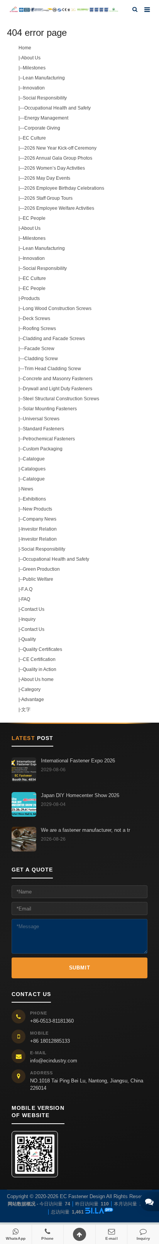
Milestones (34, 68)
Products (30, 298)
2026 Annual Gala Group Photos (58, 158)
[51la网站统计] (99, 1212)
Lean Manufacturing (44, 78)
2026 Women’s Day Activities (54, 168)
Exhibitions (34, 499)
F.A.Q (26, 589)
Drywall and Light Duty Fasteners (57, 388)
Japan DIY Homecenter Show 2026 (80, 795)
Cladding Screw (41, 358)
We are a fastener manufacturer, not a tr (85, 830)
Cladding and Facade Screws (54, 338)
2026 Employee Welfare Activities (59, 208)
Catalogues (33, 469)
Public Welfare (38, 579)
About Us (31, 58)
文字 (25, 709)
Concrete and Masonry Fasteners (58, 378)
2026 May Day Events (47, 178)
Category (31, 689)
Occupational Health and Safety (57, 108)
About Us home (37, 679)
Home (25, 48)
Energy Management (46, 118)
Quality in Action (39, 669)
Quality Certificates (42, 649)
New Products (37, 509)
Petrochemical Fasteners (49, 439)
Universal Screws (41, 418)
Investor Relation (39, 529)
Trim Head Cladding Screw (52, 368)
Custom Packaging (43, 449)
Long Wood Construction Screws (57, 308)
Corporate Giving (42, 128)
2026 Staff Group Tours (48, 198)
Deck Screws (36, 318)
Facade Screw (39, 348)
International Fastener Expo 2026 (78, 761)
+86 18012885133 (50, 1041)
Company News (39, 519)
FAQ (25, 599)
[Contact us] (149, 1201)
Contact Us (32, 609)
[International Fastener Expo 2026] (24, 769)
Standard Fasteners (43, 429)
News (27, 489)
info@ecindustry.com (53, 1061)
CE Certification (39, 659)
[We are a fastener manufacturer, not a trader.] (24, 839)
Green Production (41, 569)
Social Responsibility (45, 98)
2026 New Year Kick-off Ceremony (60, 148)
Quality (28, 639)
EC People (34, 218)
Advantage (32, 699)
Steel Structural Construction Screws (61, 398)
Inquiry (28, 619)
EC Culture (34, 138)
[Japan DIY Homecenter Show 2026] (24, 804)
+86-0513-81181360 (52, 1021)
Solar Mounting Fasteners (50, 408)
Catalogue (34, 459)
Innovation (34, 88)
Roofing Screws (39, 328)
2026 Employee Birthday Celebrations (64, 188)
